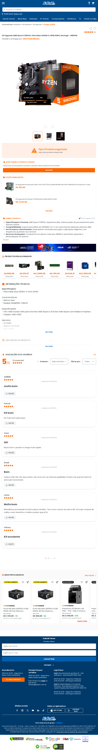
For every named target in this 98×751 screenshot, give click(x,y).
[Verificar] (17, 739)
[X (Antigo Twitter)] (27, 710)
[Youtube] (33, 710)
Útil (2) (11, 485)
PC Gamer (44, 19)
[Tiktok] (43, 710)
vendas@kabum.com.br (37, 685)
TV (80, 19)
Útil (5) (11, 517)
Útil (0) (11, 394)
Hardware (33, 19)
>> (54, 558)
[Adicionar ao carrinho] (28, 582)
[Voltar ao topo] (49, 719)
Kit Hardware (27, 24)
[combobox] (49, 9)
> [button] (51, 558)
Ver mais (49, 211)
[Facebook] (17, 710)
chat (43, 681)
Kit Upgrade (38, 24)
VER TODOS (89, 576)
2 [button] (48, 558)
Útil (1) (11, 544)
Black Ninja (22, 19)
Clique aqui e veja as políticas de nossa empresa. (72, 732)
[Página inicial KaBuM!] (49, 3)
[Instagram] (22, 710)
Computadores (58, 19)
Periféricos (71, 19)
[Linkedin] (38, 710)
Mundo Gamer (9, 19)
